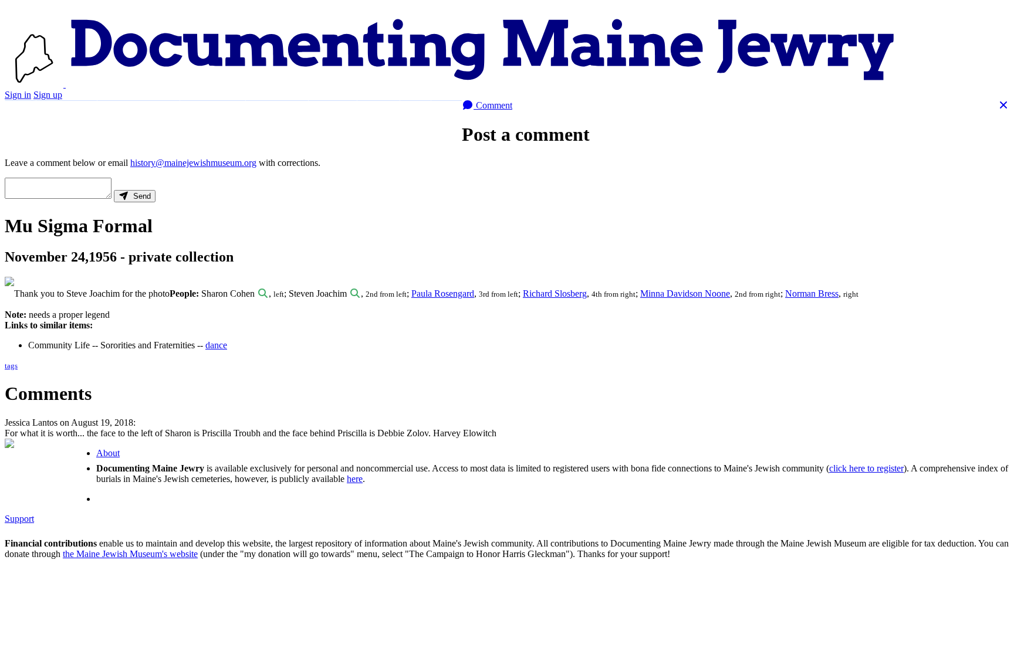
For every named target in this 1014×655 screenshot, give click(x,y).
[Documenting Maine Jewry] (483, 84)
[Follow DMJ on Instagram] (446, 112)
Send (140, 196)
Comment (493, 105)
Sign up (47, 95)
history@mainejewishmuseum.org (193, 163)
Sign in (18, 95)
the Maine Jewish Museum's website (130, 554)
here (355, 479)
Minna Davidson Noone (685, 293)
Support (332, 112)
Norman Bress (812, 293)
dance (216, 345)
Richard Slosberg (555, 293)
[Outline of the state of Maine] (35, 84)
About (378, 112)
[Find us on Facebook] (415, 112)
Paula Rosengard (442, 293)
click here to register (866, 468)
